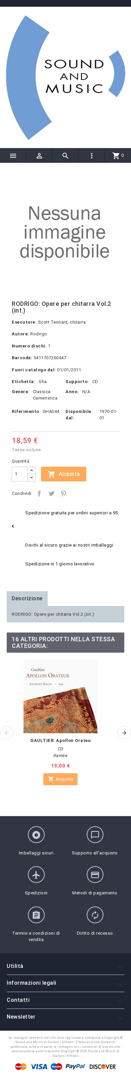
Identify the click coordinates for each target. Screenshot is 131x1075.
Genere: (21, 391)
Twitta (51, 493)
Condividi (39, 493)
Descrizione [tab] (27, 598)
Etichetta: (23, 381)
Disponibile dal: (78, 415)
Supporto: (77, 381)
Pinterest (63, 493)
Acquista (64, 474)
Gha (43, 381)
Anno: (72, 391)
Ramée (60, 755)
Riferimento (25, 411)
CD (95, 381)
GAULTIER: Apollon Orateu (60, 740)
